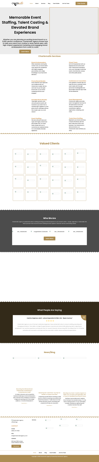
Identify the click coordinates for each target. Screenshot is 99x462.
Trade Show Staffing (76, 118)
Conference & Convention (77, 81)
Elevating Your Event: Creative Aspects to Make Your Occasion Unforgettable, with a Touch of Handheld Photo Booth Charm (74, 394)
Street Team (73, 62)
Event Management (75, 100)
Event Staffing (36, 118)
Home (31, 3)
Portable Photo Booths (39, 100)
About (36, 3)
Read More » (24, 403)
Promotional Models (38, 81)
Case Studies (56, 3)
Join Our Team (65, 3)
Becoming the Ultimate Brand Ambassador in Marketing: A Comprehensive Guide (24, 390)
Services (43, 3)
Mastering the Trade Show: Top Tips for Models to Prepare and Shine (49, 393)
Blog (49, 3)
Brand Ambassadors (39, 62)
